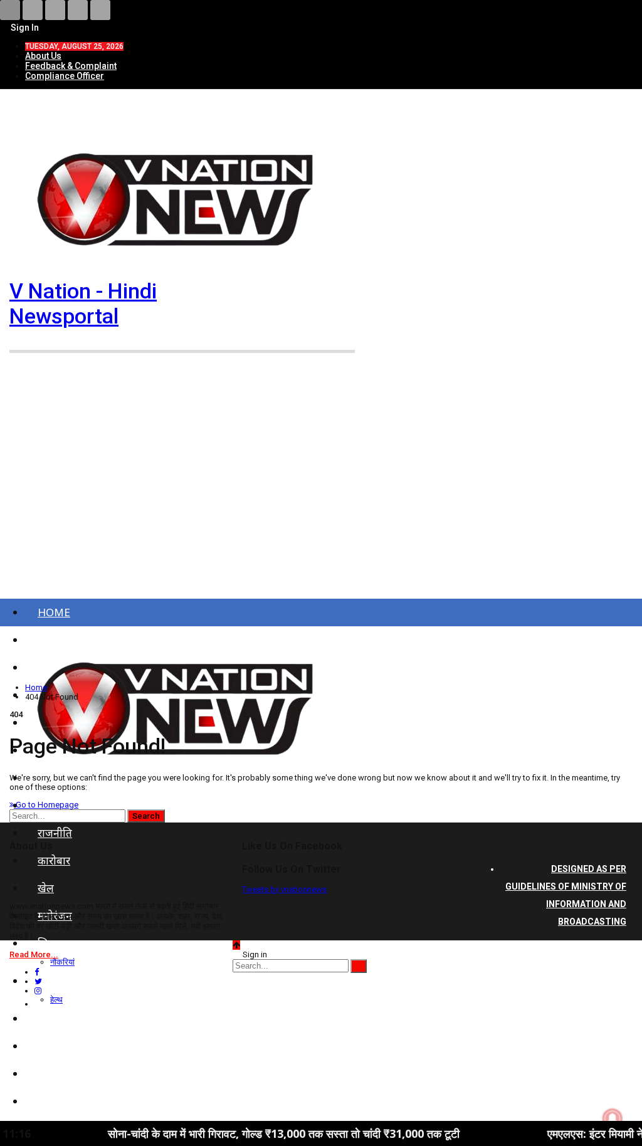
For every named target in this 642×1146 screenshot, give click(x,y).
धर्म (44, 1073)
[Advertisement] (321, 490)
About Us (43, 56)
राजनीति (55, 833)
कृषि (46, 1046)
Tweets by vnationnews (284, 889)
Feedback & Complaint (71, 66)
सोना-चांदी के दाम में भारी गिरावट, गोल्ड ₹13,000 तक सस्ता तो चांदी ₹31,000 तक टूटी (252, 1133)
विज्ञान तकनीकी (69, 1101)
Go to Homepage (46, 804)
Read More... (33, 954)
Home (54, 612)
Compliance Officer (64, 76)
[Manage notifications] (613, 1118)
